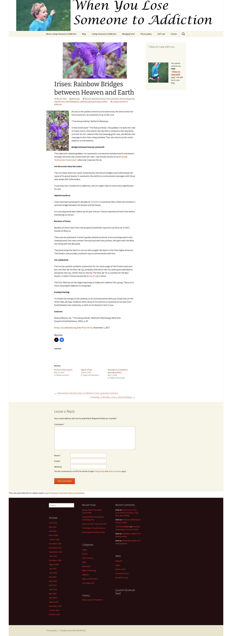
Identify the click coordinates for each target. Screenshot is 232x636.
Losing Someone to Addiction (104, 34)
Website (58, 466)
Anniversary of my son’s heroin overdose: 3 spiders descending (127, 513)
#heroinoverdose (99, 99)
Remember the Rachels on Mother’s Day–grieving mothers (86, 393)
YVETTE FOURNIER (122, 526)
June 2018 (53, 589)
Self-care (161, 34)
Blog (84, 34)
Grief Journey (87, 558)
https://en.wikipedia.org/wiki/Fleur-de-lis (73, 327)
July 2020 (52, 568)
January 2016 (54, 610)
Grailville (95, 201)
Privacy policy (146, 34)
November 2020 (55, 560)
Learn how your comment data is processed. (64, 493)
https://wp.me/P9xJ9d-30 (92, 600)
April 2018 (53, 598)
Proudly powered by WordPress (73, 630)
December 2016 (55, 606)
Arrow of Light (93, 276)
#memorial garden (127, 99)
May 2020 (52, 577)
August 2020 (54, 564)
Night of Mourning (89, 570)
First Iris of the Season (63, 370)
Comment (59, 424)
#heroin (88, 99)
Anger (84, 549)
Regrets (85, 574)
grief (90, 101)
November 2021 (55, 548)
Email (57, 461)
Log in (117, 565)
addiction (84, 101)
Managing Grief (128, 34)
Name (57, 455)
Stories (174, 34)
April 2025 (53, 531)
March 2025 (53, 535)
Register (118, 561)
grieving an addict (100, 101)
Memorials (75, 99)
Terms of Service (114, 471)
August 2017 (54, 602)
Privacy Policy (99, 471)
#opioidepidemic (72, 101)
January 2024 (54, 539)
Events (85, 554)
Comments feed (121, 573)
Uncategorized (88, 583)
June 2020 (53, 573)
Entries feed (120, 569)
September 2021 (55, 552)
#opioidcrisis (59, 101)
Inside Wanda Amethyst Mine (93, 532)
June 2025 (53, 523)
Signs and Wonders (90, 579)
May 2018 (52, 593)
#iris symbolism (112, 99)
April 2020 (53, 581)
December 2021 (55, 543)
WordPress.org (121, 577)
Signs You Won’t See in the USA (94, 524)
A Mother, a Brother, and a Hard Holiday (112, 397)
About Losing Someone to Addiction (61, 34)
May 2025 (52, 527)
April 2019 (53, 585)
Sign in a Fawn (86, 370)
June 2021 (53, 556)
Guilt (84, 562)
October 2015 (54, 614)
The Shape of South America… (94, 528)
